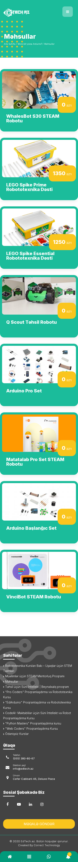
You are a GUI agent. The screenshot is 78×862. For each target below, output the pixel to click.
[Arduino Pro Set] (39, 364)
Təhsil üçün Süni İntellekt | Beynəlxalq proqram (36, 686)
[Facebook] (7, 804)
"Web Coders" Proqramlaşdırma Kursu (31, 728)
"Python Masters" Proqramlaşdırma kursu (32, 723)
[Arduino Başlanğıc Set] (39, 501)
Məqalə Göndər (39, 824)
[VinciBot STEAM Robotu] (39, 570)
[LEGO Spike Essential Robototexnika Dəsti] (39, 227)
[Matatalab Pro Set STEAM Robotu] (39, 433)
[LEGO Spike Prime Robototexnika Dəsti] (39, 158)
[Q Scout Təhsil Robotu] (39, 295)
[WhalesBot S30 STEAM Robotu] (39, 89)
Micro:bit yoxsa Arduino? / (30, 44)
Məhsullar (49, 44)
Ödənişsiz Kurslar (16, 733)
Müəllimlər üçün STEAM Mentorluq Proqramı (34, 676)
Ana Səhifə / (10, 44)
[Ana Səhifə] (19, 10)
